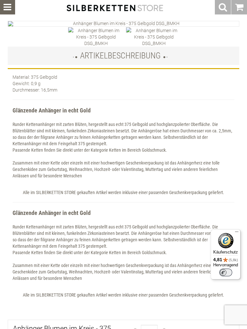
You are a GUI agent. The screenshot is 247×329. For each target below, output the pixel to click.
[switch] (225, 272)
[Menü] (237, 233)
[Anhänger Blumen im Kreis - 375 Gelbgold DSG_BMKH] (123, 23)
